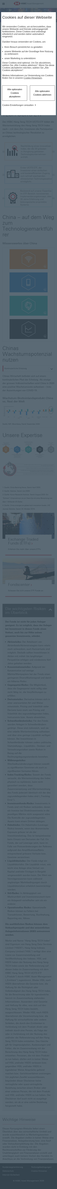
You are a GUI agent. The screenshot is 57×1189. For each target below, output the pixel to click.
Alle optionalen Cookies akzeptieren (14, 93)
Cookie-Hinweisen (33, 78)
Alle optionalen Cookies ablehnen (42, 93)
